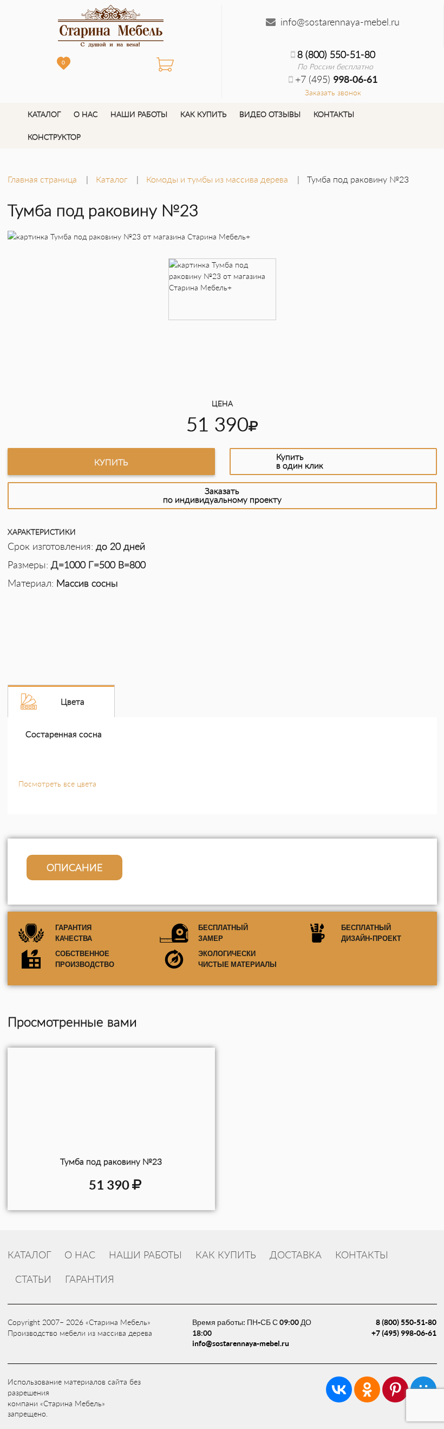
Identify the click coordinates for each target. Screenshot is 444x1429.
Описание (74, 867)
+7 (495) (336, 79)
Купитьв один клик (299, 460)
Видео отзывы (270, 114)
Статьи (33, 1279)
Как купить (203, 114)
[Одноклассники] (367, 1389)
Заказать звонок (333, 92)
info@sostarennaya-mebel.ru (340, 22)
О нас (85, 114)
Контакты (334, 114)
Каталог (44, 114)
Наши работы (138, 114)
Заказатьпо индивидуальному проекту (222, 494)
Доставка (296, 1255)
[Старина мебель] (111, 24)
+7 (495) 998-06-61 (403, 1332)
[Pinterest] (395, 1389)
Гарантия (89, 1279)
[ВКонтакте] (339, 1389)
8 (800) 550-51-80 (336, 54)
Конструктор (54, 136)
